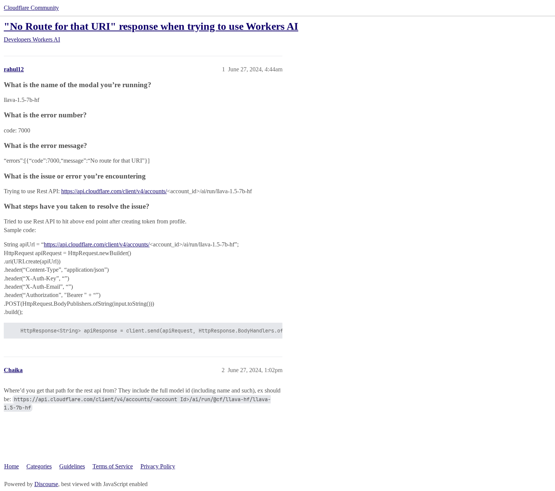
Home (11, 466)
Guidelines (72, 466)
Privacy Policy (157, 466)
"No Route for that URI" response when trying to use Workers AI (151, 26)
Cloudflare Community (31, 8)
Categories (39, 466)
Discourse (46, 484)
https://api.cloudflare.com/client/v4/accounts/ (114, 191)
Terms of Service (112, 466)
